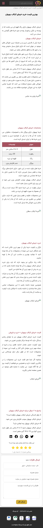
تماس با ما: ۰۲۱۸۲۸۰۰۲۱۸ (26, 511)
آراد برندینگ (15, 511)
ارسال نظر (21, 502)
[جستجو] (10, 3)
